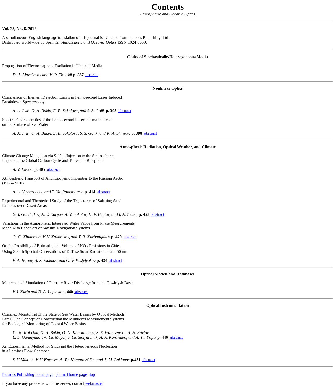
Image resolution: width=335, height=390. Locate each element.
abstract (91, 74)
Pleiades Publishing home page (27, 374)
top (92, 374)
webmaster (94, 383)
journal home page (71, 374)
